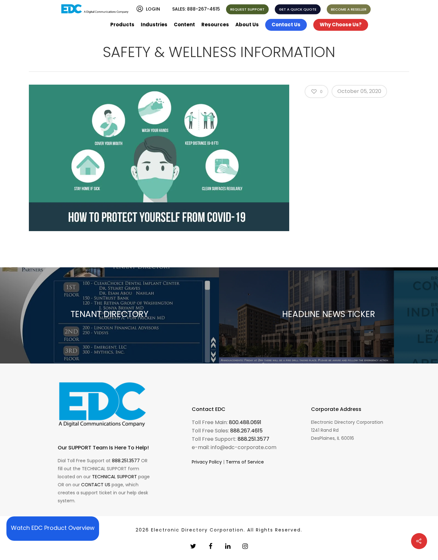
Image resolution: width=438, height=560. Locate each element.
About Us (247, 24)
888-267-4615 (203, 9)
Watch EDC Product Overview (53, 528)
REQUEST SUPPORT (247, 9)
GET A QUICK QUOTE (297, 9)
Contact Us (286, 24)
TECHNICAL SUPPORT (114, 476)
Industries (154, 24)
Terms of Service (245, 462)
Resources (215, 24)
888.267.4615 (246, 430)
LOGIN (153, 9)
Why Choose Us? (341, 24)
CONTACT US (95, 484)
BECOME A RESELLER (348, 9)
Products (122, 24)
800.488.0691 (245, 422)
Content (184, 24)
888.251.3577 (126, 460)
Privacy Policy (207, 462)
